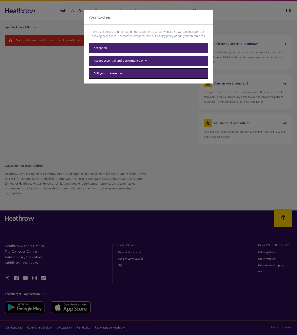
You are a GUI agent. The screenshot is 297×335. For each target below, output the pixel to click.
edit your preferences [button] (191, 36)
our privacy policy (162, 36)
